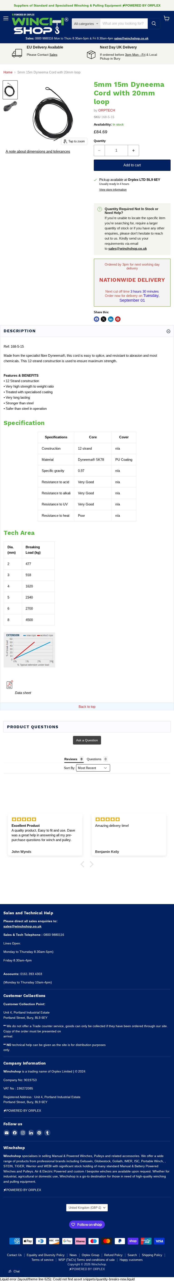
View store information (113, 189)
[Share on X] (103, 319)
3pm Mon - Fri (135, 54)
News (73, 1255)
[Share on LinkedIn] (111, 319)
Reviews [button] (70, 759)
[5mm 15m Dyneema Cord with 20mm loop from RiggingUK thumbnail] (10, 90)
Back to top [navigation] (87, 706)
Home (7, 72)
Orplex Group (90, 1255)
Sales (53, 54)
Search (132, 1255)
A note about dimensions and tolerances (38, 151)
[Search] (154, 23)
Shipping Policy (152, 1255)
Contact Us (14, 1255)
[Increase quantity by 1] (133, 150)
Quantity (100, 141)
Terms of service (42, 1260)
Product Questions (33, 726)
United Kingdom (85, 1207)
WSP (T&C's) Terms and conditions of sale (86, 1260)
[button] (83, 864)
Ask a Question (87, 740)
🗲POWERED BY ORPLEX (87, 1269)
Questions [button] (94, 759)
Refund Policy (113, 1255)
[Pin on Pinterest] (118, 319)
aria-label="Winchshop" (40, 23)
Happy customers (131, 1260)
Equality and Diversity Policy (46, 1255)
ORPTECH (106, 110)
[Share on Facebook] (96, 319)
